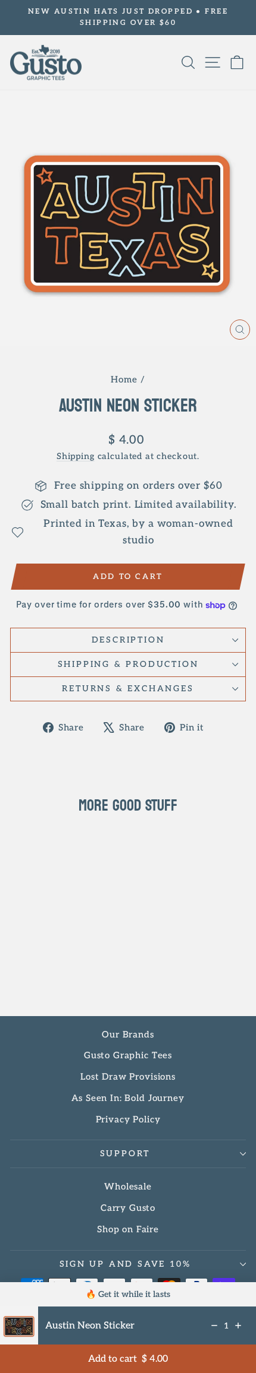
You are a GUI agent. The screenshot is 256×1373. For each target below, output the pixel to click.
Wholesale (128, 1186)
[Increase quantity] (238, 1325)
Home (124, 379)
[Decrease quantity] (214, 1325)
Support (125, 1154)
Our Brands (128, 1034)
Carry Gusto (128, 1208)
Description (128, 640)
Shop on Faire (128, 1229)
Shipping (76, 456)
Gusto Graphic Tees (128, 1055)
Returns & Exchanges (127, 689)
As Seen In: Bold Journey (127, 1098)
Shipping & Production (128, 664)
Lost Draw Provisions (128, 1076)
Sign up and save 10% (125, 1264)
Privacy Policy (128, 1119)
